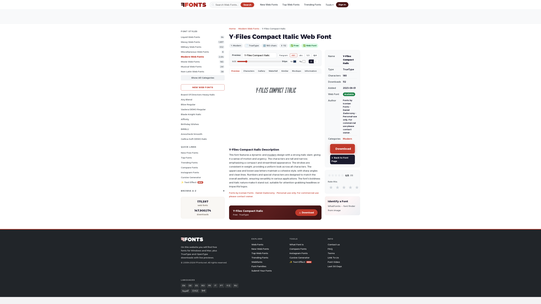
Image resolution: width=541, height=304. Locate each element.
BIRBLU (185, 129)
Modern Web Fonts (192, 56)
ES (196, 285)
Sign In (342, 4)
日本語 (195, 291)
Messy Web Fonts (190, 42)
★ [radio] (331, 187)
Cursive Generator (191, 177)
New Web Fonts (269, 4)
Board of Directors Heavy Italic (198, 94)
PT (221, 285)
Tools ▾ (329, 5)
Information (311, 71)
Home (232, 28)
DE (190, 285)
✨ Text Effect (191, 182)
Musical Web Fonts (191, 66)
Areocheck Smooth (191, 134)
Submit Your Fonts (261, 270)
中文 (228, 285)
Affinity (185, 119)
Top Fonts (186, 157)
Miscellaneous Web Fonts (195, 52)
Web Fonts (257, 244)
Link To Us (333, 257)
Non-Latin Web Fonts (192, 71)
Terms (331, 253)
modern (271, 154)
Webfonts (256, 262)
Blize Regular (188, 104)
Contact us (334, 244)
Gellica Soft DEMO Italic (194, 139)
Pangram (283, 55)
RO (203, 285)
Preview (235, 71)
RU (235, 285)
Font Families (258, 266)
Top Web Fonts (291, 4)
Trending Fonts (312, 4)
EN (183, 285)
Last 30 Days (335, 266)
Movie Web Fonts (190, 61)
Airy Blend (186, 99)
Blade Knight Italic (191, 114)
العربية (185, 291)
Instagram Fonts (190, 172)
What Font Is (297, 244)
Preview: (236, 55)
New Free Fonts (189, 152)
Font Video (334, 262)
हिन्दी (203, 291)
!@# (315, 55)
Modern (347, 139)
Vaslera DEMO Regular (193, 109)
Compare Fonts (189, 167)
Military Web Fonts (191, 47)
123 (308, 55)
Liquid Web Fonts (190, 37)
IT (215, 285)
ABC (293, 55)
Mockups (296, 71)
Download (308, 212)
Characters (248, 71)
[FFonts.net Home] (193, 5)
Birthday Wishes (190, 124)
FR (209, 285)
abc (301, 55)
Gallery (261, 71)
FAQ (330, 249)
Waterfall (273, 71)
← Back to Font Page (340, 159)
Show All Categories (202, 77)
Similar (284, 71)
